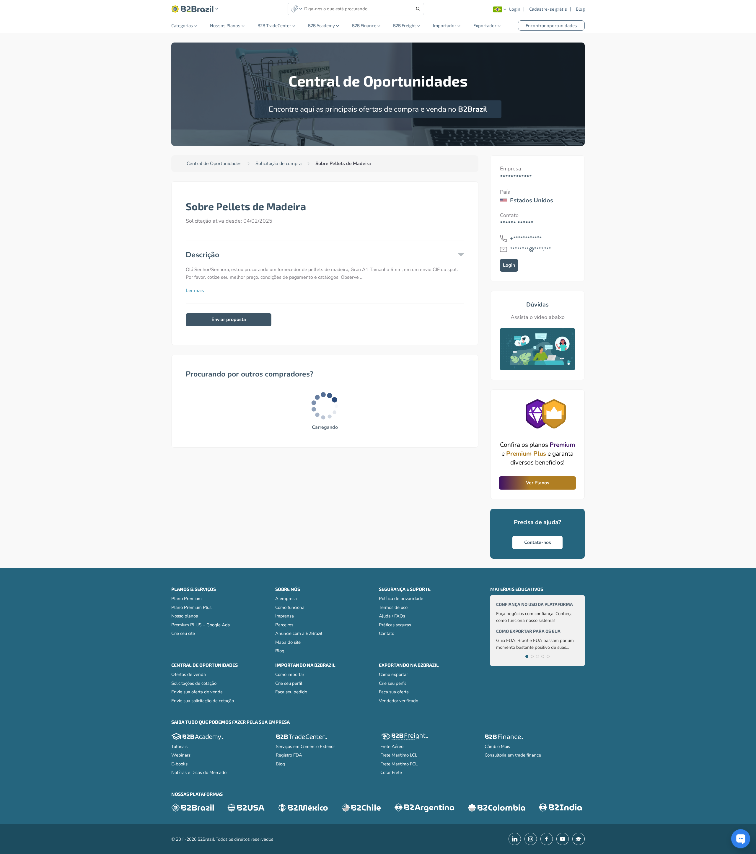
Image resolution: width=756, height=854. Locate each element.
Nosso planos (184, 616)
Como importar (289, 674)
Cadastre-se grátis (548, 9)
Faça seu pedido (291, 692)
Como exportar (393, 674)
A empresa (286, 599)
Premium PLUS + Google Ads (200, 625)
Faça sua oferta (394, 692)
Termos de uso (393, 607)
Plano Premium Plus (191, 607)
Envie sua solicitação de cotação (202, 701)
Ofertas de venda (188, 674)
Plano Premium (186, 599)
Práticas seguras (395, 625)
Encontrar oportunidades (551, 25)
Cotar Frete (391, 772)
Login (514, 9)
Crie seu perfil (288, 683)
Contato (386, 633)
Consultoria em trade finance (513, 755)
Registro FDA (289, 755)
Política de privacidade (401, 599)
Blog (580, 9)
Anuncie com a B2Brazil (298, 633)
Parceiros (284, 625)
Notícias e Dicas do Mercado (199, 772)
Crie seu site (183, 633)
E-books (179, 764)
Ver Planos (537, 483)
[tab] (526, 656)
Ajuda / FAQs (392, 616)
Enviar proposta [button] (228, 319)
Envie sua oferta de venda (197, 692)
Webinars (180, 755)
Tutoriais (179, 746)
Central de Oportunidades (214, 163)
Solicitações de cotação (193, 683)
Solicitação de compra (278, 163)
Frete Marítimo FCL (399, 764)
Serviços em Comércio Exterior (305, 746)
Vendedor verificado (398, 701)
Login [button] (509, 265)
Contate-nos (537, 542)
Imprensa (284, 616)
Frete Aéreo (391, 746)
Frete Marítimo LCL (398, 755)
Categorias (182, 25)
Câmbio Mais (497, 746)
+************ (526, 238)
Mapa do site (288, 642)
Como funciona (289, 607)
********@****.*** (530, 249)
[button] (195, 9)
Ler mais (195, 290)
